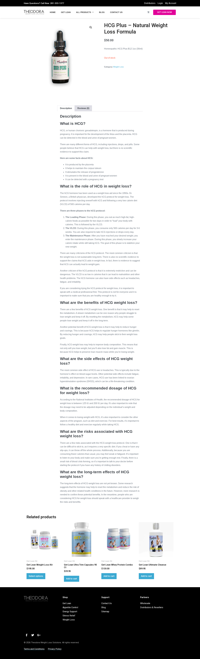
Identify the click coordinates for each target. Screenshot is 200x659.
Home (53, 12)
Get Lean (66, 12)
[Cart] (148, 12)
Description (66, 108)
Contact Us (116, 12)
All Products (83, 12)
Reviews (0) (83, 108)
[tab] (66, 108)
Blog (102, 12)
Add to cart (71, 578)
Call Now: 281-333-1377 (52, 3)
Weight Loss (118, 67)
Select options (36, 576)
